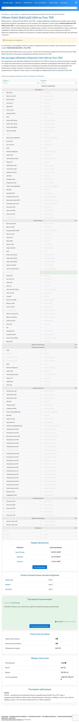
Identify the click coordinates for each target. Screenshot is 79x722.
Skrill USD (9, 385)
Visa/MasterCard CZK (12, 474)
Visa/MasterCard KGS (12, 477)
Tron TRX (48, 54)
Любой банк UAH (11, 172)
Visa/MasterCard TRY (12, 464)
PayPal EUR (9, 381)
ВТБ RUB (8, 189)
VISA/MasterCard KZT (12, 446)
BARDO (7, 584)
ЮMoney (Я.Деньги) (12, 151)
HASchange (9, 580)
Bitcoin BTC (9, 92)
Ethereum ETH (10, 99)
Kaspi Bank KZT (10, 193)
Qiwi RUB (9, 353)
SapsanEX (8, 589)
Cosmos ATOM (10, 306)
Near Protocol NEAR (12, 338)
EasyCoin (20, 561)
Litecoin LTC (9, 103)
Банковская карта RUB (13, 200)
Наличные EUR (10, 214)
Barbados (20, 557)
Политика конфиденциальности (66, 716)
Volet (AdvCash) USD (12, 158)
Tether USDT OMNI (11, 310)
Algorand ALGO (10, 320)
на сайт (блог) (40, 76)
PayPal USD (9, 155)
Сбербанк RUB (10, 179)
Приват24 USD (10, 491)
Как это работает (41, 2)
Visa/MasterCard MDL (12, 457)
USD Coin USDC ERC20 (12, 268)
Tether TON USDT (11, 130)
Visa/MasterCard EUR (12, 429)
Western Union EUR (11, 524)
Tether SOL (9, 282)
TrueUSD (8, 296)
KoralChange (15, 603)
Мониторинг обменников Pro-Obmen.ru (12, 719)
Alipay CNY (9, 162)
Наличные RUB (10, 210)
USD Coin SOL (10, 293)
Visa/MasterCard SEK (12, 467)
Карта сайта (5, 716)
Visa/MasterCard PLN (12, 471)
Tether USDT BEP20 (11, 127)
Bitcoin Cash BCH (11, 96)
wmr (7, 531)
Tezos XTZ (9, 324)
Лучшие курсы (8, 2)
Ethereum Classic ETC (12, 313)
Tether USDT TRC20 (11, 124)
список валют (27, 51)
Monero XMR (10, 110)
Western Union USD (11, 521)
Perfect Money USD (11, 357)
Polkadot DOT (10, 331)
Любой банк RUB (11, 169)
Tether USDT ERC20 (11, 120)
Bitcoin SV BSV (10, 227)
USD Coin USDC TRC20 (12, 289)
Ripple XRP (9, 106)
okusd (8, 534)
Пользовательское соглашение (18, 716)
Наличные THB (10, 515)
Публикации (53, 2)
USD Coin (9, 286)
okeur (8, 537)
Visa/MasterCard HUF (12, 460)
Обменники (28, 2)
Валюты (18, 2)
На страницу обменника (39, 626)
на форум (32, 76)
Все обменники (39, 567)
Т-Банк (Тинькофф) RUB (13, 186)
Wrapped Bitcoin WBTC (12, 230)
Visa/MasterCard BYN (12, 450)
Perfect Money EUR (11, 360)
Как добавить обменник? (49, 716)
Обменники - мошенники (8, 718)
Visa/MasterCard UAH (12, 203)
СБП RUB (8, 176)
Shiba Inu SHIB (10, 303)
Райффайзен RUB (11, 495)
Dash (7, 117)
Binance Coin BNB (11, 299)
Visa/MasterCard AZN (12, 488)
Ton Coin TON (10, 144)
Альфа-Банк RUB (11, 182)
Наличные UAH (10, 217)
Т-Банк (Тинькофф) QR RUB (14, 425)
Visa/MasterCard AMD (12, 453)
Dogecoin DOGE (10, 113)
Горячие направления (48, 86)
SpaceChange (20, 552)
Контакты (64, 2)
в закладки (18, 76)
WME (7, 350)
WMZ (7, 148)
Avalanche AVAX (11, 334)
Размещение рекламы (34, 716)
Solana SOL (9, 141)
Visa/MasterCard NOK (12, 481)
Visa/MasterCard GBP (12, 439)
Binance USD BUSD (11, 317)
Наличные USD (10, 207)
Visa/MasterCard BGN (12, 484)
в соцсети (25, 76)
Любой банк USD (11, 165)
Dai (7, 327)
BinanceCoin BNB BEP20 (13, 137)
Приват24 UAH (10, 419)
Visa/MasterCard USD (12, 196)
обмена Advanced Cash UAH (62, 70)
